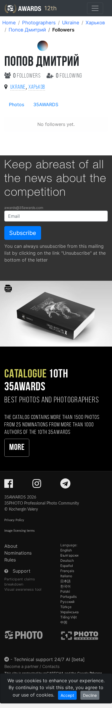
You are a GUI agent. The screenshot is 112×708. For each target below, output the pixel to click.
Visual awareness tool (22, 589)
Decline (90, 695)
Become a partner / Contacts (32, 666)
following (69, 76)
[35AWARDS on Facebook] (8, 485)
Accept (67, 695)
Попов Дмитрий (27, 30)
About (11, 546)
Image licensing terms (19, 530)
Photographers (39, 22)
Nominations (18, 553)
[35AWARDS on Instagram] (36, 485)
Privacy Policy (14, 520)
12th (50, 8)
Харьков (95, 22)
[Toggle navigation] (95, 8)
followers (27, 76)
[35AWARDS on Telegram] (65, 485)
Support (21, 571)
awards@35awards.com (23, 207)
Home (9, 22)
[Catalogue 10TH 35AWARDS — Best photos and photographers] (56, 313)
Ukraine (70, 22)
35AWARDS (45, 104)
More (16, 447)
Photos (16, 104)
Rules (10, 560)
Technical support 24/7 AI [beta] (49, 659)
